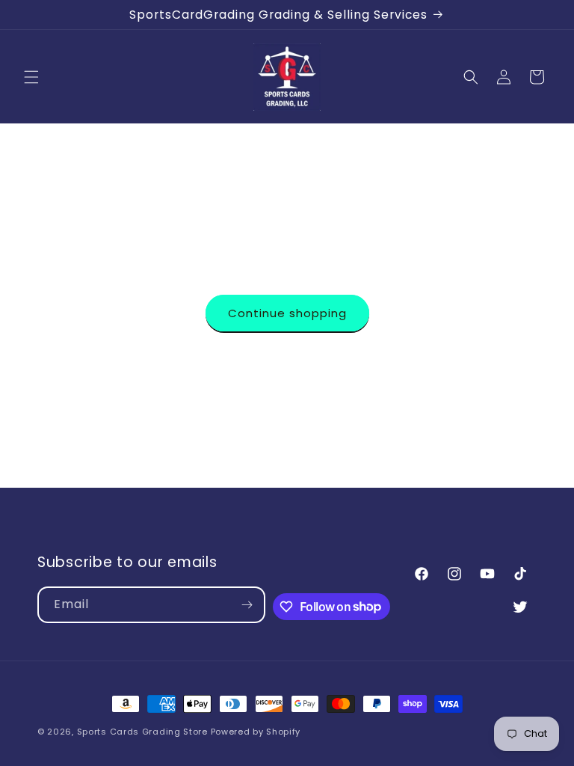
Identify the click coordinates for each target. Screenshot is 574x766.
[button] (31, 77)
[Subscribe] (247, 604)
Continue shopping (287, 313)
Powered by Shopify (256, 732)
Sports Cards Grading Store (142, 732)
